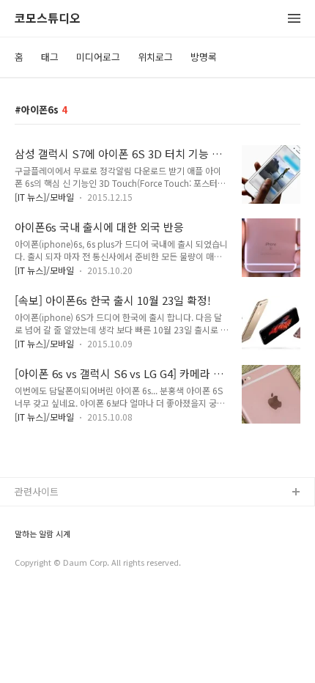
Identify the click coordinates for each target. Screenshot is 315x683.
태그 (50, 57)
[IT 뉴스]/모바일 (44, 197)
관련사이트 (37, 491)
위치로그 (155, 57)
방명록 (203, 57)
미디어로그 (98, 57)
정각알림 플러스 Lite (57, 563)
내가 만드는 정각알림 (57, 516)
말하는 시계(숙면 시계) (60, 540)
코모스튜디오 (48, 18)
